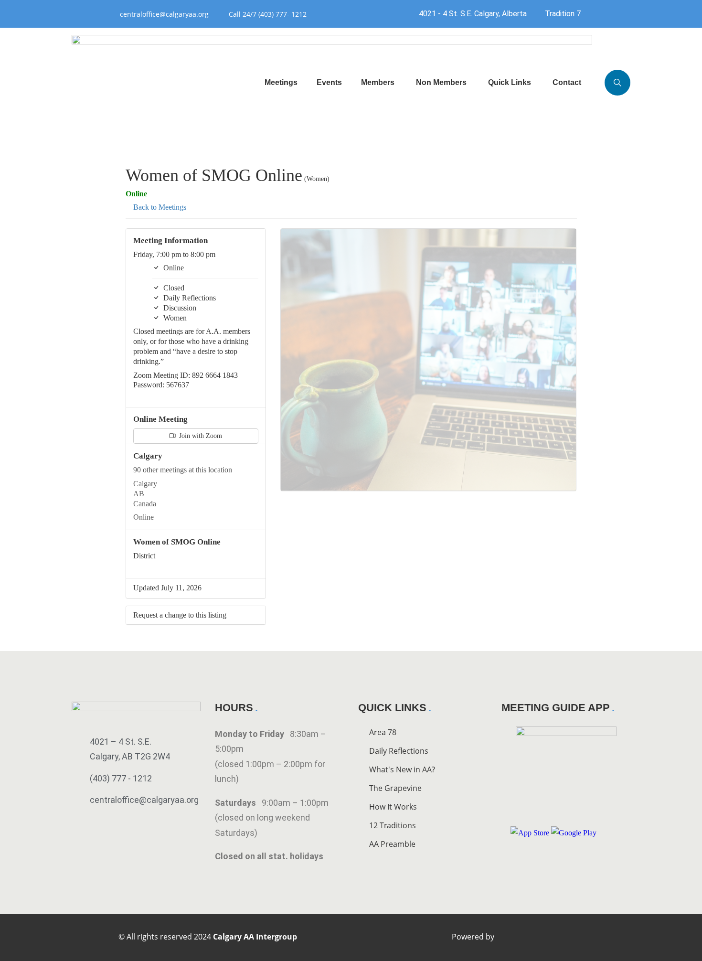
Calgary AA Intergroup (255, 936)
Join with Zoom (199, 435)
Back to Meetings (158, 207)
